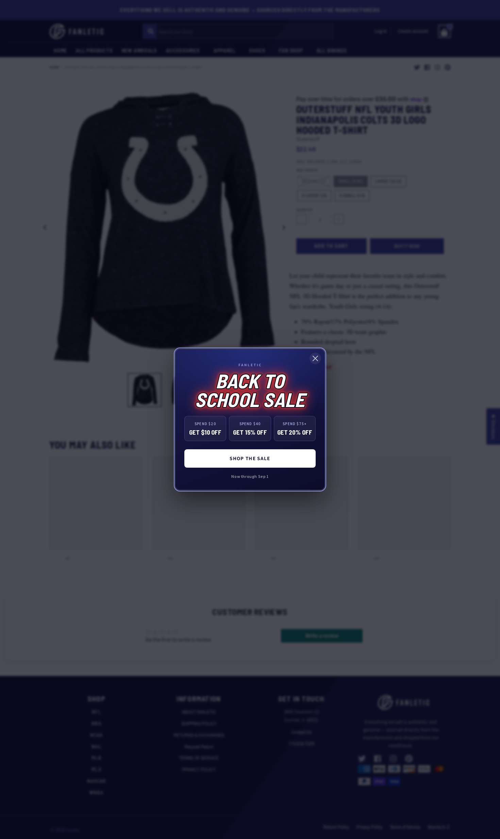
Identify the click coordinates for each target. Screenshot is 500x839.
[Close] (315, 358)
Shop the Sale (250, 458)
